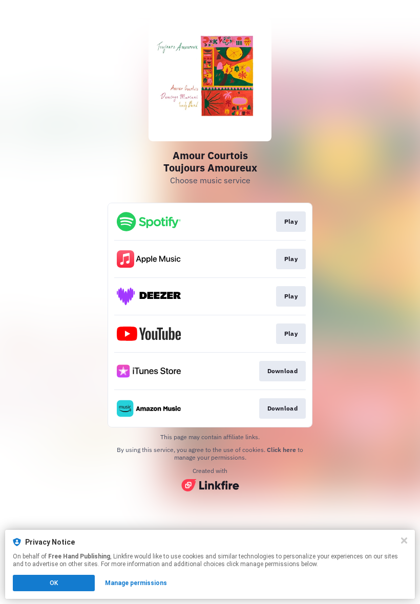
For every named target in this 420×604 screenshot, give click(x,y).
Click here (281, 450)
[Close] (404, 540)
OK (54, 583)
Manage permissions (136, 583)
